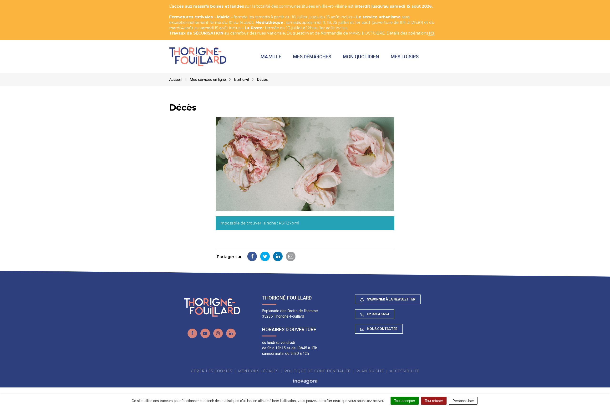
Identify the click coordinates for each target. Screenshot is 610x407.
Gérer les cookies (211, 371)
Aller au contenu (48, 2)
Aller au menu (15, 2)
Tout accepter (404, 401)
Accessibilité (404, 371)
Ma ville (271, 57)
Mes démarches (312, 57)
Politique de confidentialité (317, 371)
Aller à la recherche (87, 2)
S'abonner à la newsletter (390, 299)
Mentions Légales (258, 371)
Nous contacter (381, 329)
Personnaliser (463, 401)
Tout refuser (434, 401)
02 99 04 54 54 (377, 314)
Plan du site (370, 371)
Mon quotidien (361, 57)
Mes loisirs (405, 57)
